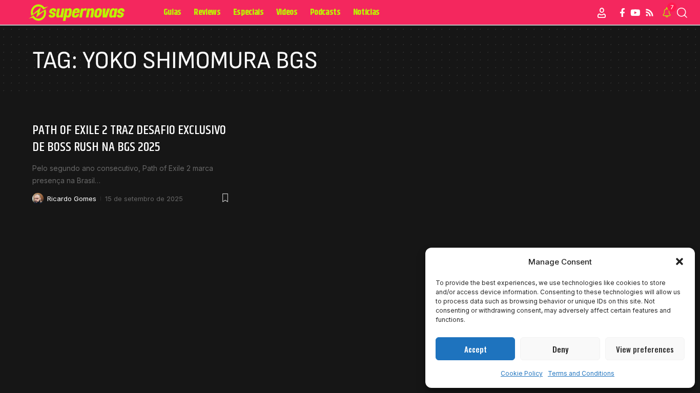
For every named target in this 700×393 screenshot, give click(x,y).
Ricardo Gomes (71, 198)
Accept (475, 349)
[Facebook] (622, 13)
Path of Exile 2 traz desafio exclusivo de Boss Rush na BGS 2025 (129, 139)
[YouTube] (635, 13)
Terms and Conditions (581, 373)
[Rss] (649, 13)
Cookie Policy (522, 373)
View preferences (645, 349)
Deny (560, 349)
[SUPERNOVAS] (78, 13)
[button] (679, 261)
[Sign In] (601, 13)
